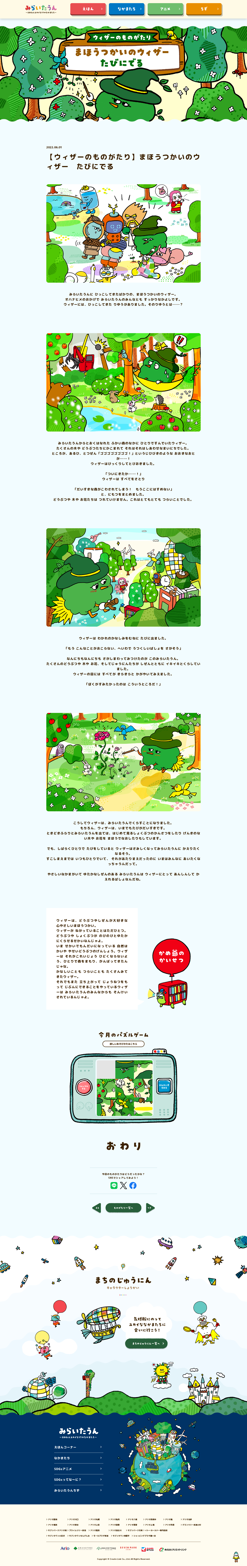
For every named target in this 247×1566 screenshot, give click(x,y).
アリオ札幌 (95, 1519)
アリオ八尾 (132, 1519)
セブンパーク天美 (135, 1530)
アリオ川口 (73, 1519)
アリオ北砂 (187, 1519)
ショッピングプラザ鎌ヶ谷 (145, 1535)
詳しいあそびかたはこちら (123, 1043)
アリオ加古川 (115, 1530)
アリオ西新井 (150, 1519)
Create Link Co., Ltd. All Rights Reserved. (130, 1559)
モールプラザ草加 (100, 1535)
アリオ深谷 (73, 1525)
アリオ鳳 (169, 1519)
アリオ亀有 (115, 1519)
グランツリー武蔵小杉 (192, 1525)
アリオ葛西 (95, 1530)
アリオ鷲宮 (132, 1525)
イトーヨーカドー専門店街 (156, 1530)
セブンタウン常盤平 (121, 1535)
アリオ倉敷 (115, 1525)
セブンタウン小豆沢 (56, 1535)
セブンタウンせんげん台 (79, 1535)
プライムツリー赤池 (77, 1530)
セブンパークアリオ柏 (57, 1530)
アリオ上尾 (149, 1525)
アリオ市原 (169, 1525)
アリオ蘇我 (52, 1519)
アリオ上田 (95, 1525)
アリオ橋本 (52, 1525)
